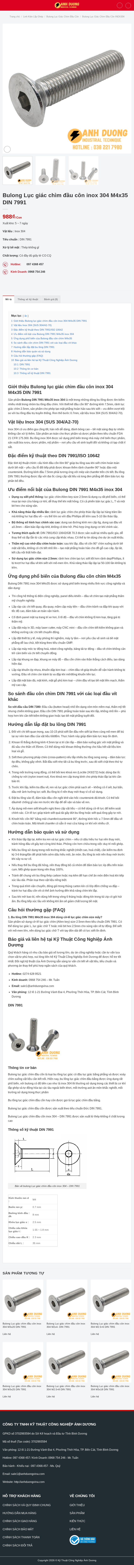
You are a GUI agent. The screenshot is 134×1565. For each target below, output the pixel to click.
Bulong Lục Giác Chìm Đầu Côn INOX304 (103, 16)
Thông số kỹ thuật (28, 299)
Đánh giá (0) (51, 299)
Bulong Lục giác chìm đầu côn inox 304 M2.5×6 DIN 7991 (110, 1325)
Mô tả (8, 299)
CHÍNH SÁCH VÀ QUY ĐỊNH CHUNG (27, 1505)
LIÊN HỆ (75, 1529)
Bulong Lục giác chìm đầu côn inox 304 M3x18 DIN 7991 (110, 1388)
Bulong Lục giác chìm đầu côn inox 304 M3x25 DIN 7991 (22, 1388)
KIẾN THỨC (77, 1521)
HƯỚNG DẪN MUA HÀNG (19, 1513)
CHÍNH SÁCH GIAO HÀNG (20, 1521)
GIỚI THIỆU (77, 1505)
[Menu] (5, 5)
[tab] (8, 299)
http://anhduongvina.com (29, 1481)
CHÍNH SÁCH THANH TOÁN (21, 1537)
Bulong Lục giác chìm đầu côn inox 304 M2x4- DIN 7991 (66, 1325)
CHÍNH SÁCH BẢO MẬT (18, 1529)
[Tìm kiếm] (119, 5)
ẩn (25, 316)
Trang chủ (15, 16)
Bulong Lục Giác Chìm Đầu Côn (62, 16)
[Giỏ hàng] (128, 5)
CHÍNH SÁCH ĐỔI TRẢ (17, 1545)
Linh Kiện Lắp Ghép (33, 16)
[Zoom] (7, 149)
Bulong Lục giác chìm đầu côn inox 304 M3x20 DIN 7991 (22, 1325)
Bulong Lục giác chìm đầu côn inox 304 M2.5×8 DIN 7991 (66, 1388)
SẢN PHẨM (77, 1513)
